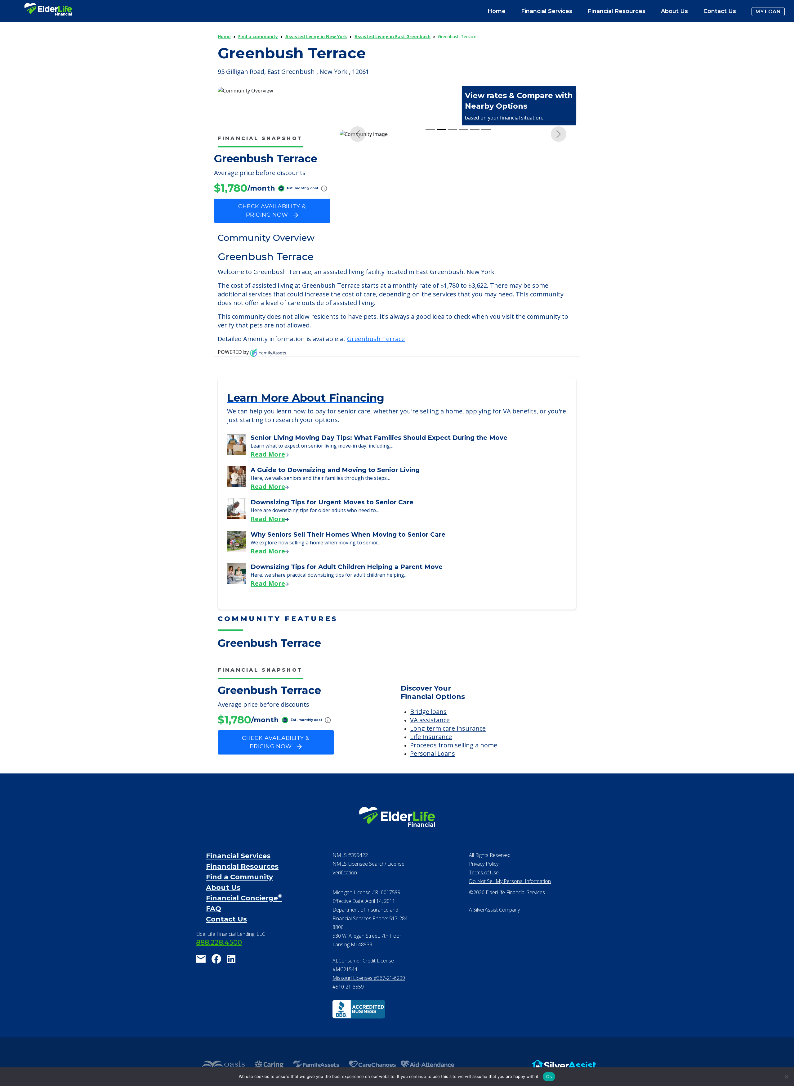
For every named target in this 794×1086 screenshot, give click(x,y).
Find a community (258, 36)
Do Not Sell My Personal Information (510, 881)
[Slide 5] (475, 129)
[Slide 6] (486, 129)
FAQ (213, 908)
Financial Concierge (244, 898)
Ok (549, 1076)
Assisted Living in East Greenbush (392, 36)
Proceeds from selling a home (453, 745)
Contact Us (719, 11)
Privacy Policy (483, 863)
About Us (674, 11)
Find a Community (239, 877)
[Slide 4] (463, 129)
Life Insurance (431, 736)
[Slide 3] (452, 129)
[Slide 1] (430, 129)
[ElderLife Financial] (48, 11)
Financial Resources (242, 866)
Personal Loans (432, 753)
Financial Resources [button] (616, 11)
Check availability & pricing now (272, 210)
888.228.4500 (219, 942)
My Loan (768, 12)
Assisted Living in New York (316, 36)
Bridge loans (428, 711)
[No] (786, 1077)
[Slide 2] (441, 129)
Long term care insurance (448, 728)
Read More (268, 454)
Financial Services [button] (546, 11)
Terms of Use (484, 872)
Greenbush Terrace (376, 339)
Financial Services (238, 856)
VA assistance (430, 720)
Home (497, 11)
